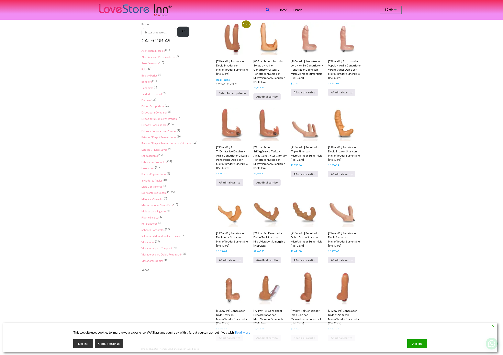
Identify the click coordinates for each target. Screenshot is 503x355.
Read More (242, 332)
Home (282, 9)
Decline (83, 343)
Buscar (145, 24)
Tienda (297, 9)
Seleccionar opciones (232, 93)
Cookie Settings (109, 343)
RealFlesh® (223, 79)
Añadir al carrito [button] (267, 96)
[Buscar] (183, 32)
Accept (417, 343)
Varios (145, 269)
